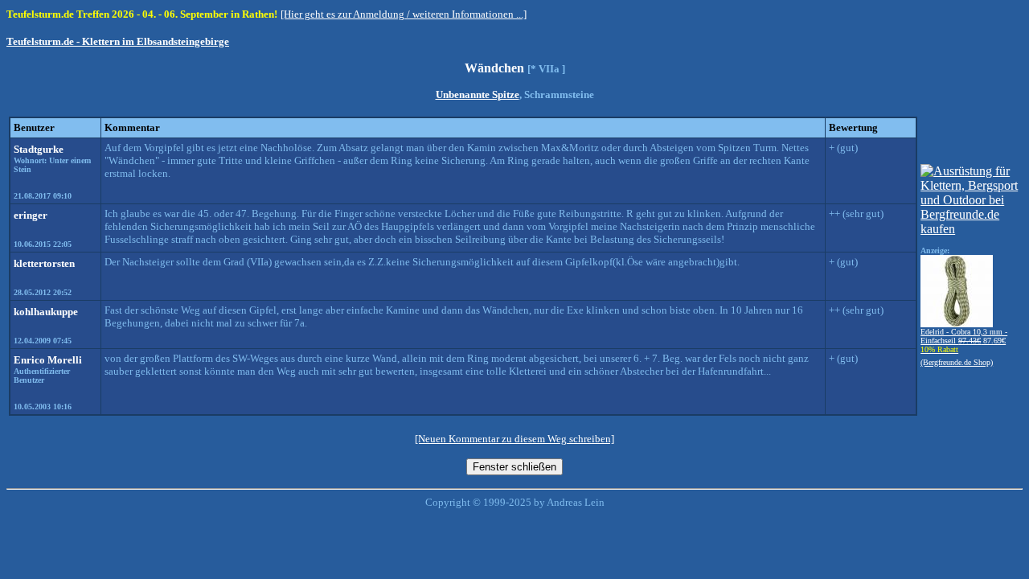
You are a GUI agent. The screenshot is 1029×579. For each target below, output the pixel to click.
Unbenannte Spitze (477, 94)
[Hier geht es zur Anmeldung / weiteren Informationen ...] (404, 14)
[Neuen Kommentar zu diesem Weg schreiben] (514, 439)
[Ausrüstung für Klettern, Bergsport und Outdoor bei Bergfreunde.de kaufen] (970, 229)
